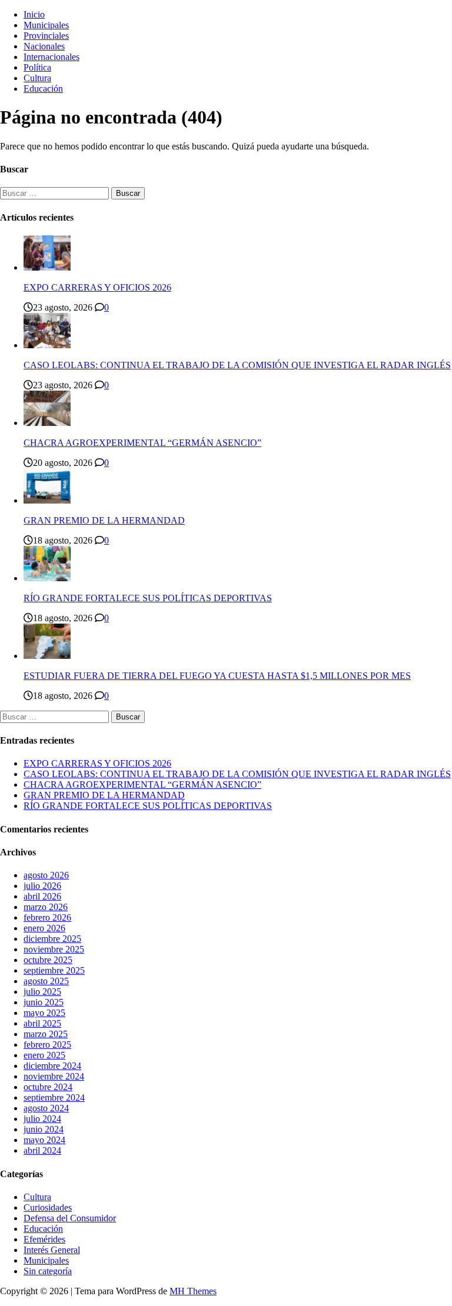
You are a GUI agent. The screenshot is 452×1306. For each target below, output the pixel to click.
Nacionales (44, 46)
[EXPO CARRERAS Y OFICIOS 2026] (47, 267)
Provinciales (46, 36)
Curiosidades (48, 1207)
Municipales (46, 25)
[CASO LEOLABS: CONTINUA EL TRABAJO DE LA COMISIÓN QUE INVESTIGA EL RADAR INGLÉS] (47, 345)
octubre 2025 (48, 960)
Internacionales (51, 57)
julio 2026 (42, 886)
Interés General (52, 1250)
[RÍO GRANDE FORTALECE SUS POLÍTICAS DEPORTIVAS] (47, 578)
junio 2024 (44, 1129)
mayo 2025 (44, 1013)
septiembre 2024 (54, 1097)
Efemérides (44, 1239)
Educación (43, 89)
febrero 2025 (47, 1045)
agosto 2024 (46, 1108)
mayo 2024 (44, 1140)
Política (37, 67)
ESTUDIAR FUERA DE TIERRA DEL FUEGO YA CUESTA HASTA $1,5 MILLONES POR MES (217, 676)
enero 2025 (44, 1055)
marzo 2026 (46, 907)
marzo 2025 (46, 1034)
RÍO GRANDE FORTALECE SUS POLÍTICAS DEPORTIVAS (148, 598)
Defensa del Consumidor (70, 1218)
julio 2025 (42, 992)
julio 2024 (42, 1119)
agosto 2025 (46, 981)
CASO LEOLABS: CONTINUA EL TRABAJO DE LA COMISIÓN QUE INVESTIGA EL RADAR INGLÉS (237, 365)
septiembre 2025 (54, 970)
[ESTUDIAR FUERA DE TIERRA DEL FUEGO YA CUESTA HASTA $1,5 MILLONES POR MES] (47, 656)
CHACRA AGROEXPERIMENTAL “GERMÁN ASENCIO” (142, 443)
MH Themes (193, 1291)
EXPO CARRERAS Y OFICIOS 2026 (97, 287)
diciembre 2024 (52, 1066)
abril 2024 (42, 1150)
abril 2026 (42, 896)
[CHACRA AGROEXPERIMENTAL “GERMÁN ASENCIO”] (47, 423)
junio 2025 (44, 1002)
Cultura (37, 78)
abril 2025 (42, 1023)
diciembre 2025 (52, 939)
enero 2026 (44, 928)
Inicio (34, 14)
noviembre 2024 (54, 1076)
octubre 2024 (48, 1087)
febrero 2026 (47, 917)
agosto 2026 (46, 875)
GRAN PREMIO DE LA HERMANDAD (104, 520)
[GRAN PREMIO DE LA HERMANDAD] (47, 500)
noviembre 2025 (54, 949)
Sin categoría (48, 1271)
